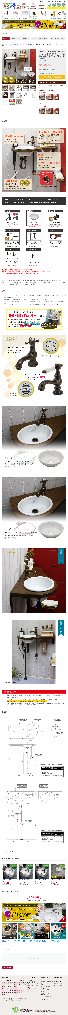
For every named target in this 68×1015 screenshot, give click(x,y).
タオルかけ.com (58, 985)
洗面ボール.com (58, 983)
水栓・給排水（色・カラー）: (46, 104)
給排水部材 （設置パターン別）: (46, 90)
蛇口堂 (42, 991)
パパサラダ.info (58, 981)
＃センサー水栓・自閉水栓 (40, 38)
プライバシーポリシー (34, 983)
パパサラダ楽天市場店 (47, 981)
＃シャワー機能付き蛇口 (57, 38)
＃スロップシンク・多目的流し (20, 38)
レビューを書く (43, 60)
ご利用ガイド (31, 980)
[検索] (64, 34)
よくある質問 (31, 982)
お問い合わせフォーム (34, 989)
